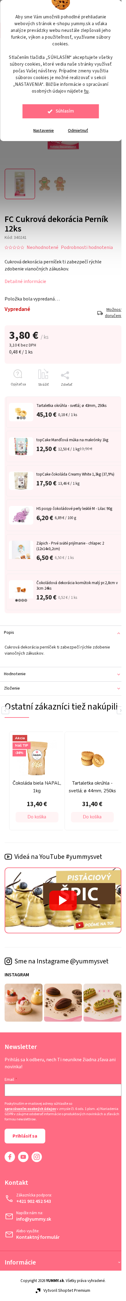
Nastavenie (43, 131)
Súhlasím (65, 111)
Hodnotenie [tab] (15, 674)
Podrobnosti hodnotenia (87, 247)
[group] (35, 781)
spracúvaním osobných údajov (30, 1109)
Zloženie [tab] (12, 688)
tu (86, 91)
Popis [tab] (9, 632)
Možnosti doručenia (113, 313)
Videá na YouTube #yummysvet (58, 857)
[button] (37, 817)
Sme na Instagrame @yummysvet (61, 961)
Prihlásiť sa (25, 1136)
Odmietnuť (78, 131)
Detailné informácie (25, 281)
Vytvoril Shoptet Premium (66, 1291)
